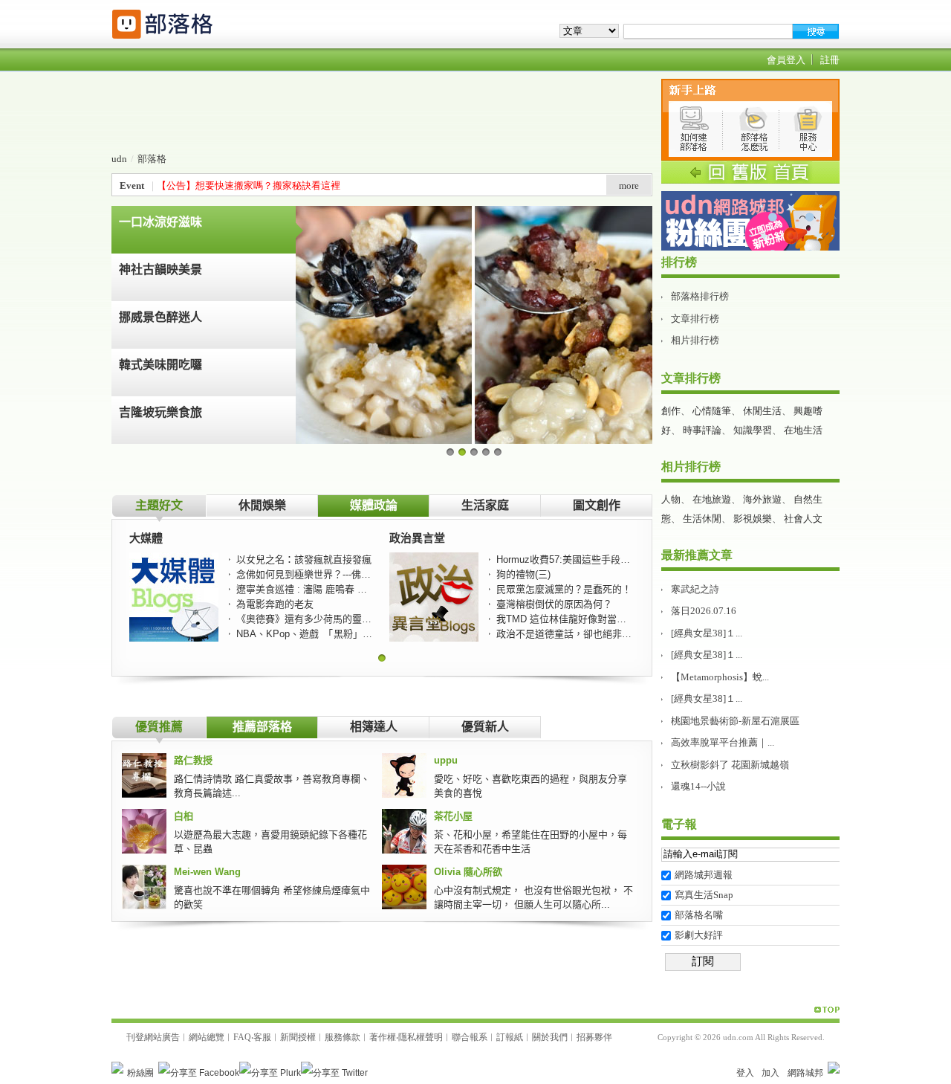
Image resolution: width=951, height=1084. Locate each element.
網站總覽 (206, 1037)
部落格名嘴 (699, 914)
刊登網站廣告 (153, 1037)
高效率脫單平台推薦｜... (722, 742)
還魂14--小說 (698, 786)
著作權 (382, 1037)
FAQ (242, 1037)
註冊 (830, 59)
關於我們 (550, 1037)
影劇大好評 (699, 935)
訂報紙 (509, 1037)
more (629, 185)
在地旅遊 (711, 499)
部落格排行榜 (700, 296)
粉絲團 (140, 1073)
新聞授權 (298, 1037)
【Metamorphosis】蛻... (720, 677)
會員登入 (786, 59)
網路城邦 (805, 1073)
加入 (770, 1073)
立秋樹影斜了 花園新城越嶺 (730, 764)
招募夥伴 (594, 1037)
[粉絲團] (117, 1068)
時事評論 (702, 430)
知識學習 (752, 430)
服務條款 (342, 1037)
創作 (671, 410)
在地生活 (803, 430)
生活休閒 (702, 518)
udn (119, 158)
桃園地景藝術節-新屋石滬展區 (735, 720)
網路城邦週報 (704, 874)
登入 (745, 1073)
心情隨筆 (711, 410)
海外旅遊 (762, 499)
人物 (671, 499)
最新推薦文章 (697, 555)
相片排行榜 (695, 340)
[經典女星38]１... (706, 633)
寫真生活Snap (704, 894)
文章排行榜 (695, 318)
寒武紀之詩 (695, 589)
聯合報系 (469, 1037)
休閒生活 (762, 410)
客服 (262, 1037)
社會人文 (803, 518)
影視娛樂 (752, 518)
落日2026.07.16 (703, 610)
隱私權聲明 (420, 1037)
